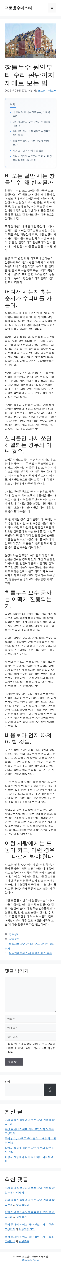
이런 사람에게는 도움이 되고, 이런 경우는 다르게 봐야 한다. (32, 158)
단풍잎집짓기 (27, 1229)
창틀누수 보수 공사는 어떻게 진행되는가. (32, 142)
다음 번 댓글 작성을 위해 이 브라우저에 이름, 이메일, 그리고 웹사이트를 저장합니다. (31, 1048)
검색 (7, 1081)
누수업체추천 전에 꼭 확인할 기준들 (30, 953)
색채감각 (21, 1192)
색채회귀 (21, 1217)
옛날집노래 (22, 1204)
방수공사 (14, 934)
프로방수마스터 (18, 7)
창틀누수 (14, 938)
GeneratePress (30, 1260)
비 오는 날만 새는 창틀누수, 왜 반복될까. (31, 114)
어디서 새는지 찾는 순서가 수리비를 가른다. (32, 123)
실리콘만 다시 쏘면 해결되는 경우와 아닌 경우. (32, 133)
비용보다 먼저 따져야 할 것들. (28, 150)
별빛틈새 (24, 1241)
